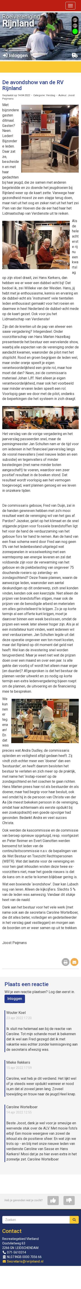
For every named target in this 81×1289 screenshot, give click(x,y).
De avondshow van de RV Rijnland (33, 85)
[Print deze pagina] (65, 962)
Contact (12, 1231)
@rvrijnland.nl (25, 1261)
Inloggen (14, 998)
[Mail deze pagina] (74, 962)
